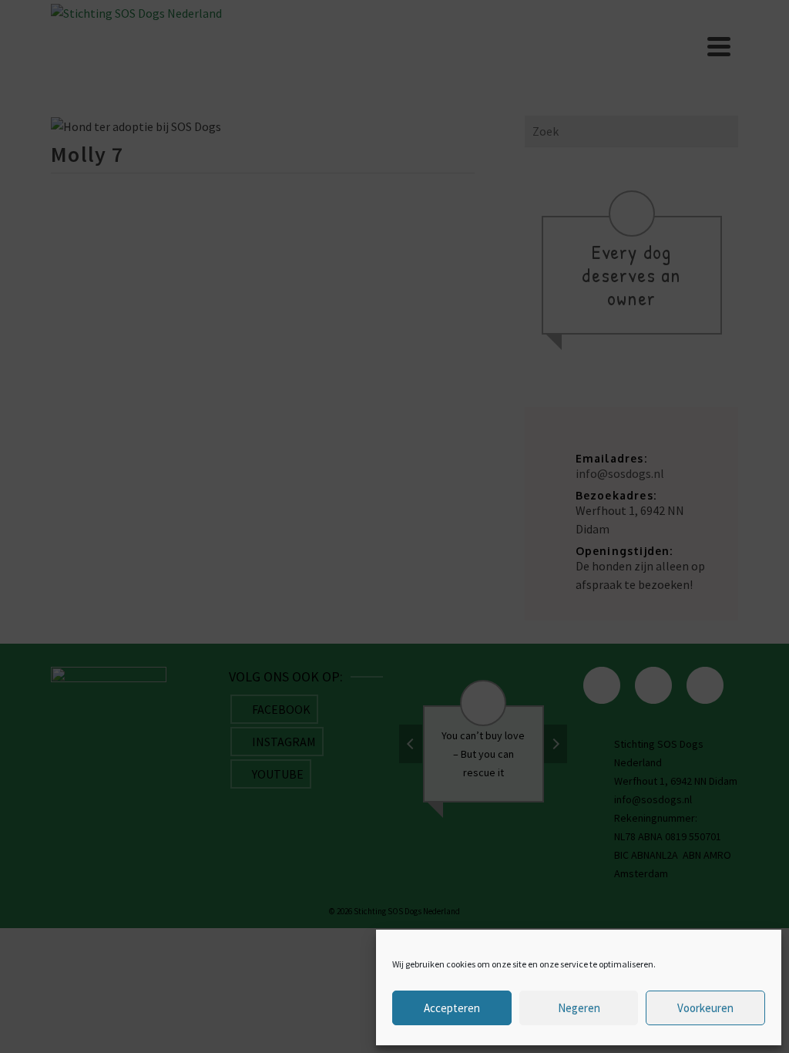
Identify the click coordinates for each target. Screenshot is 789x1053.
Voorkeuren (705, 1008)
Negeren (579, 1008)
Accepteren (452, 1008)
